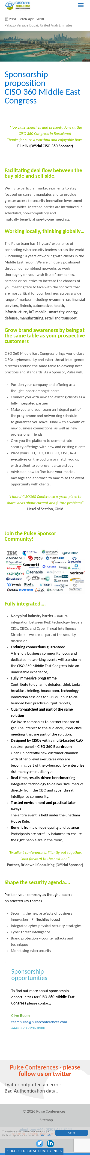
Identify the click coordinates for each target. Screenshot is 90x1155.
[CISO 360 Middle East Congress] (18, 10)
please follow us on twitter (49, 1071)
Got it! (71, 1132)
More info (46, 1135)
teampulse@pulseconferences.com (39, 1022)
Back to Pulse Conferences (36, 1151)
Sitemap (46, 1120)
